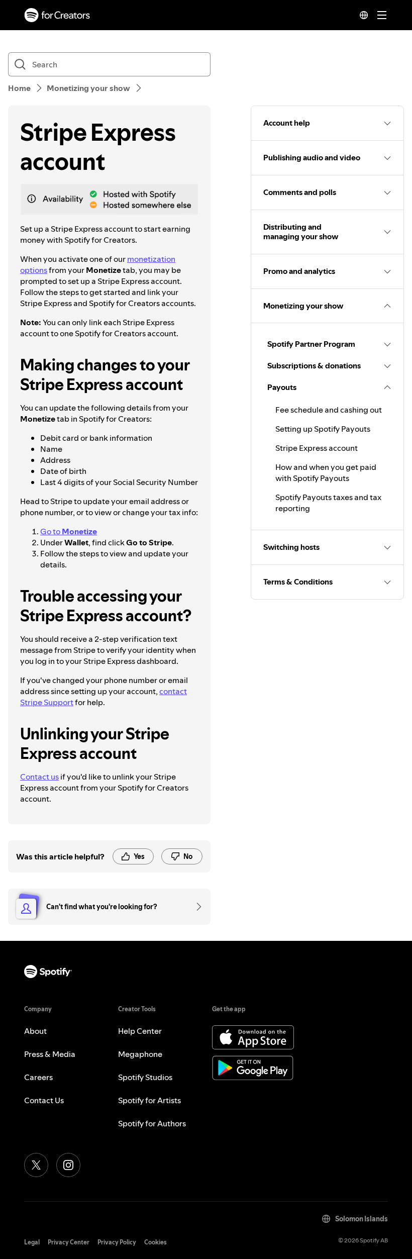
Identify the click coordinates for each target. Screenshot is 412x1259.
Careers (38, 1077)
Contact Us (44, 1100)
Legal (32, 1242)
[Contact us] (195, 907)
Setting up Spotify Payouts (322, 428)
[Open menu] (382, 15)
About (35, 1030)
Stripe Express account (316, 447)
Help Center (140, 1030)
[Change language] (364, 15)
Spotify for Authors (152, 1123)
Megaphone (140, 1053)
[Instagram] (68, 1165)
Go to (68, 531)
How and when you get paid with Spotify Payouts (325, 472)
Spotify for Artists (149, 1100)
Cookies (155, 1242)
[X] (36, 1165)
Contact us (39, 776)
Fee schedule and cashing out (328, 409)
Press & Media (49, 1053)
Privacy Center (68, 1242)
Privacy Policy (116, 1242)
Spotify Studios (145, 1077)
